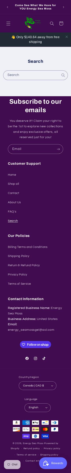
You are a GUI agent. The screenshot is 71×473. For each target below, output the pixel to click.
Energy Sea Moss (33, 443)
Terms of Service (19, 283)
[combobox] (35, 75)
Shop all (13, 183)
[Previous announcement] (7, 7)
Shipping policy (49, 455)
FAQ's (12, 211)
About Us (14, 202)
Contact (13, 193)
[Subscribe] (58, 149)
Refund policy (31, 448)
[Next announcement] (63, 7)
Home (12, 174)
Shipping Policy (18, 256)
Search (13, 220)
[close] (66, 36)
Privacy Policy (17, 274)
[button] (8, 23)
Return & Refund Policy (24, 265)
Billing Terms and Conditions (28, 247)
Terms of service (26, 455)
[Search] (63, 75)
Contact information (37, 461)
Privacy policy (52, 448)
